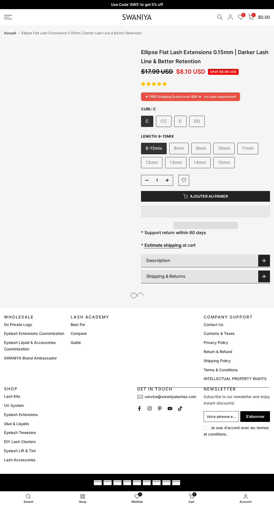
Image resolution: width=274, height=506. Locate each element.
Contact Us (213, 324)
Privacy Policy (216, 342)
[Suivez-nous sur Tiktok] (180, 408)
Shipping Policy (217, 360)
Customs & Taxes (219, 333)
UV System (14, 405)
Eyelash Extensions (21, 414)
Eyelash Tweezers (20, 432)
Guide (76, 342)
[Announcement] (137, 4)
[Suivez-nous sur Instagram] (149, 408)
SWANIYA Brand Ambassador (30, 358)
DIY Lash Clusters (20, 441)
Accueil (10, 33)
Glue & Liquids (16, 423)
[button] (154, 84)
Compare (79, 333)
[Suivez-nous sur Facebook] (139, 408)
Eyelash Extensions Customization (34, 333)
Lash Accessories (20, 460)
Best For (78, 324)
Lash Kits (12, 396)
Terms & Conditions (221, 370)
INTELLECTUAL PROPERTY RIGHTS (235, 378)
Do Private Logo (18, 324)
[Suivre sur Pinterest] (159, 408)
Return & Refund (218, 351)
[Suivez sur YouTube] (170, 408)
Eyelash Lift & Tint (20, 450)
